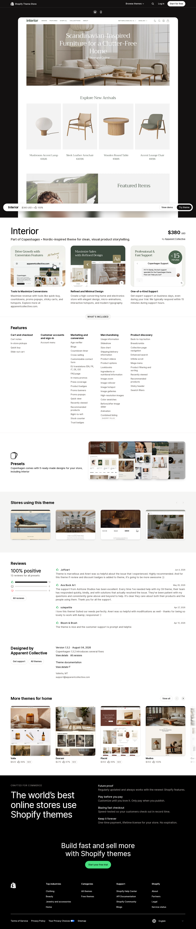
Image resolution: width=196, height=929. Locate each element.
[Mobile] (101, 12)
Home (49, 907)
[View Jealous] (120, 460)
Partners (156, 896)
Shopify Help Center (126, 891)
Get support (19, 661)
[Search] (153, 4)
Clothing (50, 891)
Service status (159, 907)
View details (62, 655)
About (155, 891)
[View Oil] (104, 460)
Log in (161, 3)
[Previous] (177, 502)
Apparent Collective (175, 239)
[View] (30, 525)
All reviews (18, 598)
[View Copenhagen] (154, 460)
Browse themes (134, 3)
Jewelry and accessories (58, 901)
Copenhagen (30, 239)
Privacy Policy (38, 921)
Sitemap (82, 921)
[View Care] (137, 460)
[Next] (183, 502)
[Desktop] (95, 12)
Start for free (176, 3)
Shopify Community (126, 901)
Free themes (87, 896)
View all (166, 698)
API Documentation (126, 896)
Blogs (119, 907)
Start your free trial (98, 864)
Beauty (49, 896)
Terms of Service (19, 921)
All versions (76, 655)
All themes (36, 661)
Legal (154, 901)
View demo (167, 207)
